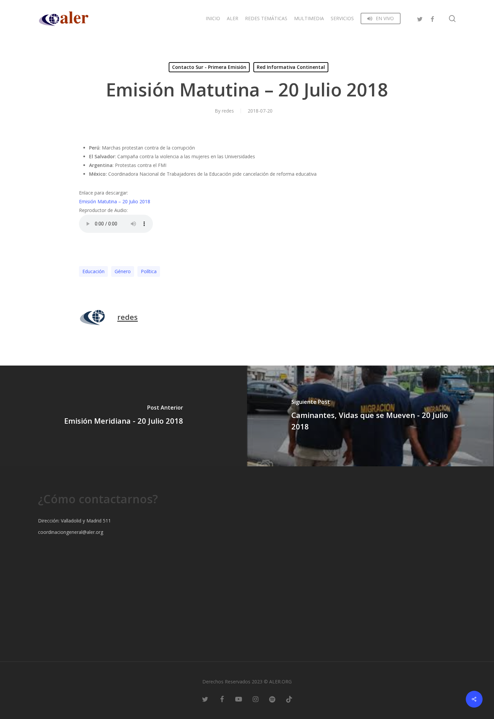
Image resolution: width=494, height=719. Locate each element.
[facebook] (432, 18)
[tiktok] (289, 699)
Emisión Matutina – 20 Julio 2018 (114, 201)
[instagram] (255, 699)
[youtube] (239, 699)
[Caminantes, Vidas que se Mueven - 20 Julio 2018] (370, 416)
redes (228, 111)
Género (123, 271)
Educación (93, 271)
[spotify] (272, 699)
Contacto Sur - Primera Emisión (209, 67)
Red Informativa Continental (291, 67)
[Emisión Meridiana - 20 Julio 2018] (123, 416)
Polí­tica (149, 271)
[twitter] (420, 18)
